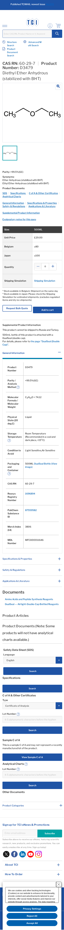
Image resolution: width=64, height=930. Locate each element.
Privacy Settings (32, 908)
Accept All (32, 923)
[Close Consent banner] (58, 884)
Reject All (32, 916)
